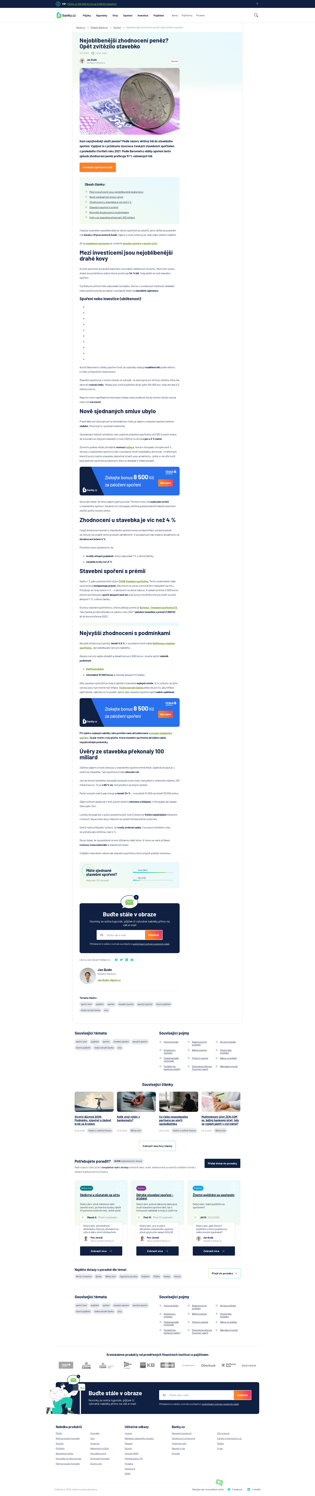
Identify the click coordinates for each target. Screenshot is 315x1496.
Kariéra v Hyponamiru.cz (229, 1438)
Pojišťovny (187, 15)
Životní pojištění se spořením (213, 1195)
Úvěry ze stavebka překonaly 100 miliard (112, 217)
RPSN (127, 1473)
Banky (175, 15)
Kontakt (176, 1453)
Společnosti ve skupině (183, 1438)
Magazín (129, 1443)
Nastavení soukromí (182, 1433)
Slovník (128, 1448)
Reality (167, 1276)
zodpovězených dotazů (128, 1161)
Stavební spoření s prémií (103, 207)
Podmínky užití (179, 1443)
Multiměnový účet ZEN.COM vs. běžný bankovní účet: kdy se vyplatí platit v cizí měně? (220, 1120)
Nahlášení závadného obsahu (139, 1438)
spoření (111, 1004)
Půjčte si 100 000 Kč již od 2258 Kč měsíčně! (92, 3)
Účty (115, 15)
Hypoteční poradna (128, 1276)
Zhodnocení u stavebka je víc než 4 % (110, 201)
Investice (143, 15)
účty (106, 1010)
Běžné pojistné (199, 1050)
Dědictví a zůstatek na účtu (100, 1195)
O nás (220, 1448)
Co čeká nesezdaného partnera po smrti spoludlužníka (173, 1120)
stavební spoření (126, 1004)
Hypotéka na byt (98, 1453)
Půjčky (87, 15)
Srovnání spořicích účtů (98, 167)
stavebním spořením (97, 243)
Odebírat (153, 934)
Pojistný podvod (200, 1058)
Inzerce (128, 1433)
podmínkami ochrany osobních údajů (150, 943)
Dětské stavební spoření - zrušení (154, 1196)
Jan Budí (103, 980)
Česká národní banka (131, 687)
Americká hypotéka (99, 1458)
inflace (130, 447)
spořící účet (86, 1004)
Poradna (200, 15)
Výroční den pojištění (226, 1051)
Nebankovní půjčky (99, 1448)
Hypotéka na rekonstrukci (68, 1458)
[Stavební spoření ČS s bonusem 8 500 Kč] (130, 481)
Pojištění (159, 15)
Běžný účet (110, 1276)
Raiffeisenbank (95, 668)
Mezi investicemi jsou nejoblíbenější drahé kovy (116, 191)
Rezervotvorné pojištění (199, 1043)
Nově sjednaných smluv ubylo (106, 196)
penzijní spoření (132, 243)
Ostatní (177, 1276)
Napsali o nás (178, 1448)
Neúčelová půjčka (64, 1453)
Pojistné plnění (171, 1041)
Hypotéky (101, 15)
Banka (99, 1276)
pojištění (100, 1004)
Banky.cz (115, 980)
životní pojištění (163, 1004)
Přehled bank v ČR (134, 1458)
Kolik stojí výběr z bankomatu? (128, 1118)
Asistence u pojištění (170, 1051)
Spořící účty (96, 1463)
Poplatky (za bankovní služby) (172, 1067)
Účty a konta (223, 1433)
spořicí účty (150, 243)
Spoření (127, 15)
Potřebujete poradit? (93, 1161)
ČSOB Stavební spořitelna (133, 581)
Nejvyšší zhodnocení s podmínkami (109, 212)
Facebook (237, 1489)
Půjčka (156, 1276)
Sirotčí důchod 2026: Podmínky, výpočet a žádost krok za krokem (93, 1120)
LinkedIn (256, 1489)
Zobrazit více (99, 1250)
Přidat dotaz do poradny (222, 1163)
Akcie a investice (84, 1276)
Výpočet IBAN (131, 1453)
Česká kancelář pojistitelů (171, 1059)
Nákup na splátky (228, 1058)
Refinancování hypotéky (68, 1438)
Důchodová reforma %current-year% (202, 1067)
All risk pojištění (228, 1041)
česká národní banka (90, 1010)
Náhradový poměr (229, 1066)
